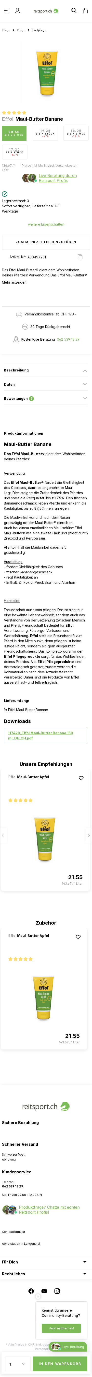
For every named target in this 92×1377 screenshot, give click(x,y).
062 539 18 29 (68, 339)
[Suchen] (73, 11)
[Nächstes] (88, 835)
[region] (46, 72)
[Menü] (7, 11)
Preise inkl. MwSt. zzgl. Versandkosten (49, 165)
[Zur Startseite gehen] (46, 10)
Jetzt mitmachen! (61, 1328)
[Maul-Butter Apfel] (34, 783)
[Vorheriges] (3, 835)
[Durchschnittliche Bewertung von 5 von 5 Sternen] (16, 113)
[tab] (46, 370)
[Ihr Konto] (17, 11)
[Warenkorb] (83, 11)
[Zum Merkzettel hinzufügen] (81, 778)
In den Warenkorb (60, 1364)
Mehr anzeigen (14, 282)
